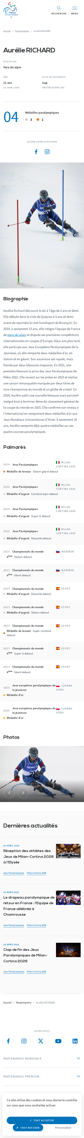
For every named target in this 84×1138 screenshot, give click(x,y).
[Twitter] (41, 1041)
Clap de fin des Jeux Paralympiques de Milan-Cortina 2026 (25, 955)
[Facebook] (36, 152)
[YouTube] (58, 1041)
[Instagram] (47, 152)
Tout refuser (30, 1127)
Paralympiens (22, 31)
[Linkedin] (75, 1041)
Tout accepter (44, 1120)
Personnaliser (63, 1127)
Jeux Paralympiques (13, 872)
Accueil (7, 31)
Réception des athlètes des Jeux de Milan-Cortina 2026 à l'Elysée (28, 856)
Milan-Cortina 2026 (36, 872)
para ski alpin (16, 335)
